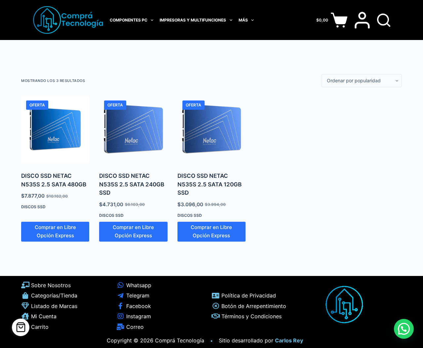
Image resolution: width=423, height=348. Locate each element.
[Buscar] (383, 20)
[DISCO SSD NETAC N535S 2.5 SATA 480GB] (55, 130)
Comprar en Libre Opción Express (55, 231)
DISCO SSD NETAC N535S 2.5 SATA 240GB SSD (131, 184)
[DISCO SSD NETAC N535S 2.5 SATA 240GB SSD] (133, 130)
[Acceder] (362, 20)
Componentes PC (128, 20)
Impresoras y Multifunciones (193, 20)
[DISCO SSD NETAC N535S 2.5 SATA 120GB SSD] (211, 130)
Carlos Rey (289, 340)
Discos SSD (33, 206)
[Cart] (20, 327)
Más (243, 20)
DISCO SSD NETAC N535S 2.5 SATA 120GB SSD (209, 184)
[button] (404, 329)
